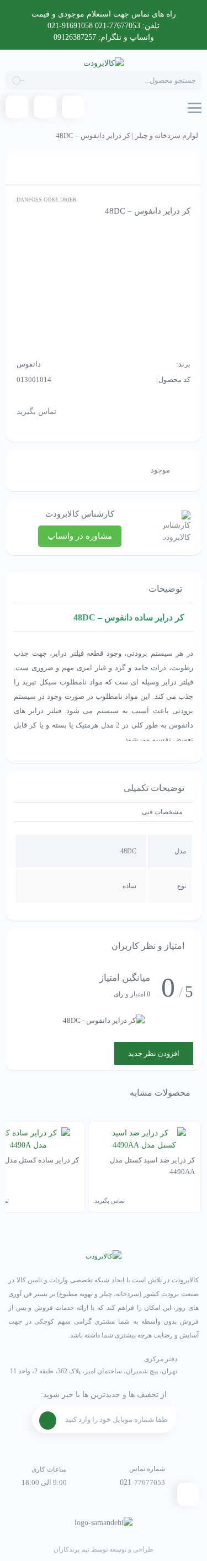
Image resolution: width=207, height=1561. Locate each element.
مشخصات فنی (162, 812)
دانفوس (29, 364)
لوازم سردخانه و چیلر (166, 136)
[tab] (162, 812)
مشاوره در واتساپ (79, 536)
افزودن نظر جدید (153, 1053)
